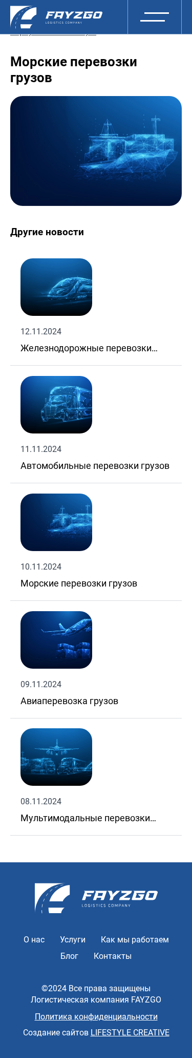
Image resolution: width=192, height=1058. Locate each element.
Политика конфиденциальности (96, 1017)
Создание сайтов (96, 1032)
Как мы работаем (135, 939)
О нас (34, 939)
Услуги (73, 939)
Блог (69, 956)
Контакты (113, 956)
